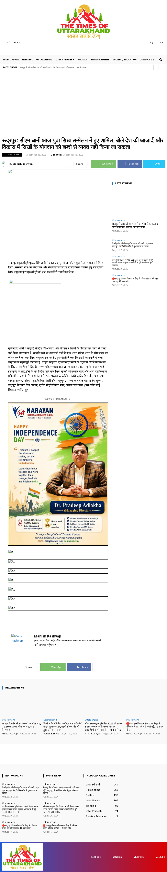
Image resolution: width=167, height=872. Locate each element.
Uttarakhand (12, 154)
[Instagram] (130, 42)
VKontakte (139, 857)
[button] (160, 59)
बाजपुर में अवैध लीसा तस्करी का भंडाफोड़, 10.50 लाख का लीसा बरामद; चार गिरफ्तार (53, 67)
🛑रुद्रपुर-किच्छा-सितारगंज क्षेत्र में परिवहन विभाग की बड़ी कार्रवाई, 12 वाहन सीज (144, 726)
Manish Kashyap (23, 163)
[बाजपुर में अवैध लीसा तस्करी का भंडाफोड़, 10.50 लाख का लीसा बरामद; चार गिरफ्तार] (135, 202)
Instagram (117, 857)
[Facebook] (125, 42)
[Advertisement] (83, 104)
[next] (162, 67)
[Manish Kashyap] (5, 164)
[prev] (155, 67)
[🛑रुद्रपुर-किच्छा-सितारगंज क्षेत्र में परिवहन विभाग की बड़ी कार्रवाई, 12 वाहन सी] (145, 705)
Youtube (160, 857)
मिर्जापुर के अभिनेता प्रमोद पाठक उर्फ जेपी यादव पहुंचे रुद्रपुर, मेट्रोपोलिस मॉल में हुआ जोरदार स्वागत (132, 245)
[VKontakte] (129, 857)
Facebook (95, 857)
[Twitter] (136, 42)
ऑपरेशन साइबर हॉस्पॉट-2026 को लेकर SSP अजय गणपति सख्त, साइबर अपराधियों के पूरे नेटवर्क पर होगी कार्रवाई (132, 263)
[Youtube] (141, 42)
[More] (96, 667)
